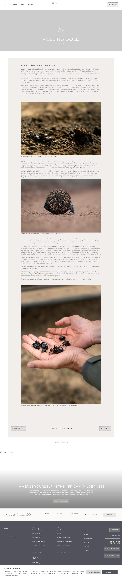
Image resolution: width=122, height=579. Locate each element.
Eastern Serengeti (63, 537)
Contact (87, 550)
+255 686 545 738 (115, 535)
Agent (95, 514)
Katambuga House (38, 545)
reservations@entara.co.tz (112, 538)
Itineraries (36, 562)
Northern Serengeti (64, 541)
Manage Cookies (94, 572)
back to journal (61, 442)
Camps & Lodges (17, 5)
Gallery (87, 546)
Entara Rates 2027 (112, 556)
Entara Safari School (58, 405)
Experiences (36, 557)
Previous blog (19, 428)
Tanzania (32, 5)
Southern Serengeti (64, 545)
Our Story (87, 531)
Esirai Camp (36, 549)
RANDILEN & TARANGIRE (64, 553)
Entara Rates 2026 (112, 549)
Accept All (110, 572)
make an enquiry (60, 501)
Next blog (105, 428)
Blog (86, 535)
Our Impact (88, 538)
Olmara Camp (37, 533)
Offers (86, 542)
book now (113, 4)
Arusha (59, 533)
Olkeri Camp (36, 537)
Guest (88, 514)
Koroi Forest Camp (38, 553)
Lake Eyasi (60, 549)
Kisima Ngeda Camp (38, 541)
